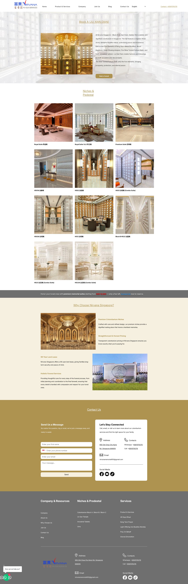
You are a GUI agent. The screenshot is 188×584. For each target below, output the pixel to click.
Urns (79, 526)
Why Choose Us (46, 523)
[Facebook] (102, 474)
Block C (103, 512)
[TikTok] (112, 474)
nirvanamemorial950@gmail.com (111, 459)
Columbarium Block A (85, 512)
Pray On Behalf (125, 532)
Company (44, 513)
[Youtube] (107, 474)
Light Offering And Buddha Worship (125, 527)
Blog (42, 537)
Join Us (43, 528)
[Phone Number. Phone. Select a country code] (44, 450)
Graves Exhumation (125, 537)
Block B (96, 512)
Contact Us (45, 532)
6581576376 (138, 445)
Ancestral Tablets (82, 522)
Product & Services (125, 512)
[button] (62, 6)
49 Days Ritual (125, 517)
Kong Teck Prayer (125, 522)
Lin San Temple (82, 517)
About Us (44, 518)
